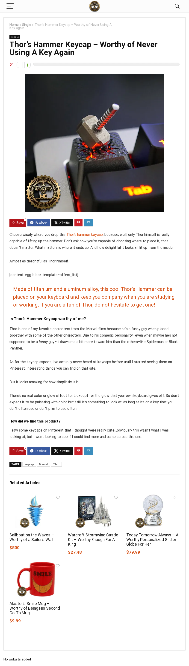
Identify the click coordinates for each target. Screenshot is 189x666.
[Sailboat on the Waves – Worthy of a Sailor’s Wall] (36, 496)
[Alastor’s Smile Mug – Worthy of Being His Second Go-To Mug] (36, 565)
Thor (56, 464)
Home (14, 25)
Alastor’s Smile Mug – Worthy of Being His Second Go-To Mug (34, 608)
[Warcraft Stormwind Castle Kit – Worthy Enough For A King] (94, 496)
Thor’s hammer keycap (84, 234)
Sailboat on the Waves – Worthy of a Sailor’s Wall (31, 537)
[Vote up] (27, 65)
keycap (29, 464)
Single (26, 25)
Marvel (43, 464)
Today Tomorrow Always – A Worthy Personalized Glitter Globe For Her (152, 540)
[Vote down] (20, 65)
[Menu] (10, 6)
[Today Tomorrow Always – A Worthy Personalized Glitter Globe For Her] (153, 496)
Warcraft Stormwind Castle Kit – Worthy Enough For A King (93, 540)
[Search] (177, 6)
